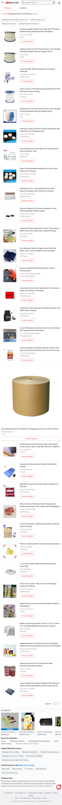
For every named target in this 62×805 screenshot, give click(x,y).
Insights (31, 795)
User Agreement (25, 798)
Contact (44, 798)
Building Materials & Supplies (39, 741)
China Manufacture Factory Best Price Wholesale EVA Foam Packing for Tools (39, 150)
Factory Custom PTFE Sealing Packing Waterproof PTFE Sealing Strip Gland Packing (40, 90)
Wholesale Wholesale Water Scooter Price (15, 20)
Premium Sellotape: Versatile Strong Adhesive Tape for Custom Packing (39, 525)
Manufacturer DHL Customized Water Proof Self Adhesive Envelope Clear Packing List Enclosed (37, 189)
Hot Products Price (20, 793)
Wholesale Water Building (34, 756)
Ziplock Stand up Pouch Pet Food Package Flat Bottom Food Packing (39, 604)
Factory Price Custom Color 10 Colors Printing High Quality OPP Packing (38, 585)
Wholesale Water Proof (38, 20)
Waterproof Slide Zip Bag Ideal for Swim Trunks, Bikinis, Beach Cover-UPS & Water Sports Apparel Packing (39, 229)
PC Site (55, 793)
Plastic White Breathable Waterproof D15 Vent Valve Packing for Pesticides (39, 169)
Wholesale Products (17, 741)
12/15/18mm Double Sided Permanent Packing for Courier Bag (38, 565)
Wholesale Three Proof (9, 24)
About (17, 798)
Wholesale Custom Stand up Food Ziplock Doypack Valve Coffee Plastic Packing (40, 309)
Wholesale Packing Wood (30, 752)
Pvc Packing (29, 769)
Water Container (17, 769)
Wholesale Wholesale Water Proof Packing (15, 760)
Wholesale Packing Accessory (50, 752)
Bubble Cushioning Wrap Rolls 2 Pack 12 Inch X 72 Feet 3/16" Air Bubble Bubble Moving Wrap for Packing (39, 624)
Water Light (5, 769)
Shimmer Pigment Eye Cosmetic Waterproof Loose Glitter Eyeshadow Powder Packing (38, 209)
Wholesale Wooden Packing (10, 752)
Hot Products (9, 793)
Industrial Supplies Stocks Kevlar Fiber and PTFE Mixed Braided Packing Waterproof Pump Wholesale (39, 30)
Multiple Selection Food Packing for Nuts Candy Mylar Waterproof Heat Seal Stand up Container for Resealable (40, 644)
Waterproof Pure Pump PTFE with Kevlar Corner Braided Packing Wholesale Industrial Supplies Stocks (40, 50)
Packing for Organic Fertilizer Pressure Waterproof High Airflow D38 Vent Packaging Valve (40, 130)
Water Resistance (41, 769)
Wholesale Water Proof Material (28, 24)
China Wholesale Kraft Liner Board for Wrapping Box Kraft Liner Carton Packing (29, 429)
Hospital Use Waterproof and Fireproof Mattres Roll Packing (38, 465)
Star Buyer (48, 793)
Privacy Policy (36, 798)
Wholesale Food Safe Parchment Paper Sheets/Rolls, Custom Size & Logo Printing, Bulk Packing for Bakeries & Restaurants (40, 445)
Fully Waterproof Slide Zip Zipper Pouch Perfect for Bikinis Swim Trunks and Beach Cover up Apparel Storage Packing (38, 249)
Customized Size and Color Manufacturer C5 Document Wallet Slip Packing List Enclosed (39, 289)
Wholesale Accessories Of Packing (12, 756)
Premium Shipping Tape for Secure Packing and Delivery (40, 544)
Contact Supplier (27, 41)
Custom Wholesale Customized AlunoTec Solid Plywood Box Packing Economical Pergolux (40, 329)
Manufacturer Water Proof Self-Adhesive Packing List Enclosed (39, 485)
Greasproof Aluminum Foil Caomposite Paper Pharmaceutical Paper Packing (36, 664)
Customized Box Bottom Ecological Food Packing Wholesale (37, 70)
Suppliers (23, 8)
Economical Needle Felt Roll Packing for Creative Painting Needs (37, 269)
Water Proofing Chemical (9, 773)
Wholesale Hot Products (35, 793)
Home (3, 741)
